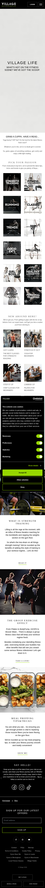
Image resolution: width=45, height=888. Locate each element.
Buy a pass (23, 877)
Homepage (6, 801)
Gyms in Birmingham (13, 857)
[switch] (39, 443)
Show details (33, 465)
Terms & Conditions (11, 851)
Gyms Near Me (15, 854)
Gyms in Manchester (31, 857)
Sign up (21, 830)
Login (32, 4)
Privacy (37, 851)
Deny (22, 487)
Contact (14, 847)
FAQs (22, 847)
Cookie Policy (26, 851)
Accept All (22, 473)
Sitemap (31, 847)
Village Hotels (32, 861)
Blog (16, 801)
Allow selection (22, 480)
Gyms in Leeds (29, 854)
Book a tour (11, 884)
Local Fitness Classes (15, 861)
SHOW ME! (23, 753)
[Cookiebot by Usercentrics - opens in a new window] (32, 399)
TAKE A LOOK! (22, 661)
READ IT (23, 563)
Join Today (33, 884)
